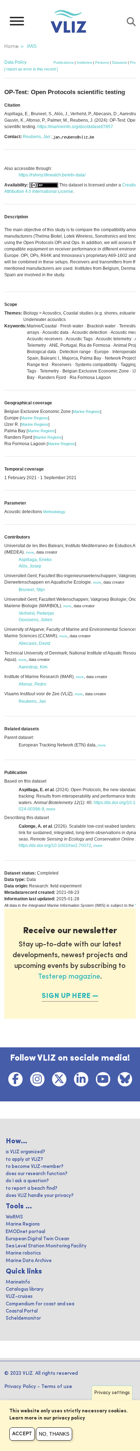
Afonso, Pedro (32, 684)
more (30, 552)
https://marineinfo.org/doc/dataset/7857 (75, 126)
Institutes (84, 62)
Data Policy (15, 62)
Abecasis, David (34, 643)
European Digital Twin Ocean (37, 1239)
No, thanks (54, 1434)
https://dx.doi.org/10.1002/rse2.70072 (55, 845)
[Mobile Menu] (16, 22)
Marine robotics (23, 1253)
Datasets (119, 62)
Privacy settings (112, 1393)
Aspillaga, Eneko (35, 559)
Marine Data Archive (29, 1260)
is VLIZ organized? (25, 1152)
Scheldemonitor (23, 1318)
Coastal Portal (22, 1311)
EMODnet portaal (25, 1232)
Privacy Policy (20, 1386)
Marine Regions (86, 411)
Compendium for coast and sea (40, 1304)
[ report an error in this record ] (31, 69)
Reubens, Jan (36, 136)
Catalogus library (24, 1289)
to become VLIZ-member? (35, 1166)
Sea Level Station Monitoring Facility (46, 1246)
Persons (102, 62)
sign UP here (66, 996)
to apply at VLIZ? (24, 1159)
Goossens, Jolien (35, 619)
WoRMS (14, 1217)
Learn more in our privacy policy (47, 1418)
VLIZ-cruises (19, 1296)
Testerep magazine (69, 976)
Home (11, 46)
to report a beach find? (31, 1188)
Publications (63, 62)
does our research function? (36, 1174)
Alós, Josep (30, 566)
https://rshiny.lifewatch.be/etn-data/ (52, 174)
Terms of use (56, 1386)
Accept (22, 1433)
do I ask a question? (27, 1181)
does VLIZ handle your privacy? (40, 1195)
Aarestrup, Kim (33, 666)
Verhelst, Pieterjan (36, 613)
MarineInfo (18, 1282)
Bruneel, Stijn (32, 589)
